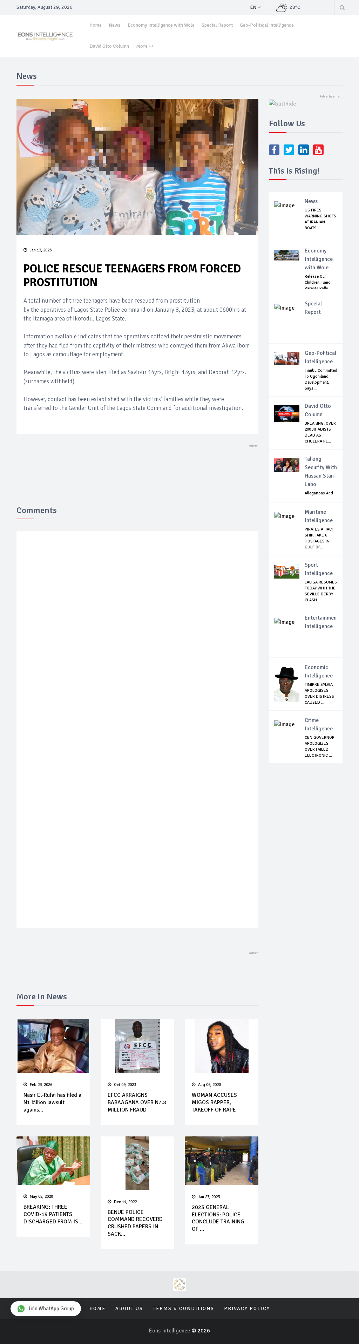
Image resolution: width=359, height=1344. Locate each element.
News (115, 25)
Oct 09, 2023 (125, 1084)
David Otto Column (109, 46)
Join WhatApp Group (51, 1308)
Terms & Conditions (183, 1308)
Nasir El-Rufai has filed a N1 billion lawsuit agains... (52, 1102)
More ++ (145, 46)
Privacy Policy (247, 1308)
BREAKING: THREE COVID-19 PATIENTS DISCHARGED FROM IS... (52, 1214)
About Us (129, 1308)
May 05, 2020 (41, 1196)
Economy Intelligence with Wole (161, 25)
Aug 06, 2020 (209, 1084)
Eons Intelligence (170, 1330)
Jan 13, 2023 (41, 250)
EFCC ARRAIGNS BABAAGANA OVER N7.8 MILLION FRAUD (137, 1102)
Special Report (217, 25)
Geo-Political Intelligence (267, 25)
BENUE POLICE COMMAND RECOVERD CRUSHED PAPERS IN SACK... (135, 1223)
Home (95, 25)
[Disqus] (137, 638)
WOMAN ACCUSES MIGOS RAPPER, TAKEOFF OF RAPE (214, 1102)
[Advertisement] (144, 464)
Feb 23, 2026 (41, 1084)
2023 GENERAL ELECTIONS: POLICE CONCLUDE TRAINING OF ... (218, 1218)
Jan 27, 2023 (209, 1197)
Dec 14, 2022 (125, 1201)
